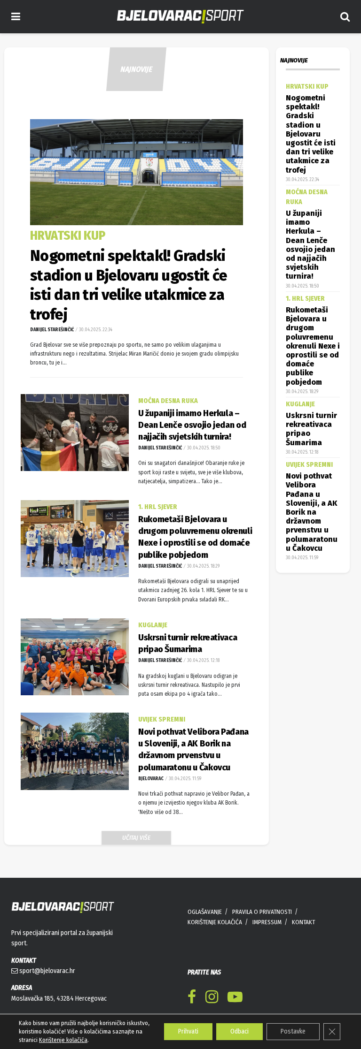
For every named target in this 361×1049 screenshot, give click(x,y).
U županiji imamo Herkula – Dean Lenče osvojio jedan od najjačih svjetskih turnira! (192, 425)
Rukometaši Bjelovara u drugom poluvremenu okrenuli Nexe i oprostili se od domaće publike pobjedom (313, 346)
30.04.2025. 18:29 (203, 566)
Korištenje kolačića (63, 1039)
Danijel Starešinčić (52, 330)
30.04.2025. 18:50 (203, 448)
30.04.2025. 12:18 (203, 660)
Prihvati (188, 1031)
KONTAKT (303, 922)
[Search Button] (345, 16)
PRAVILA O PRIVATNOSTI (262, 911)
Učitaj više (136, 837)
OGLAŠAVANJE (205, 911)
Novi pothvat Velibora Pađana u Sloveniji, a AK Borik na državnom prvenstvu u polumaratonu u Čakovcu (311, 512)
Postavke (293, 1031)
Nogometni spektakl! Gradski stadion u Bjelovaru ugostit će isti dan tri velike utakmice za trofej (311, 134)
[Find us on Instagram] (211, 998)
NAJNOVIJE (136, 69)
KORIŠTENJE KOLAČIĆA (215, 922)
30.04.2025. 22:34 (95, 330)
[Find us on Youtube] (235, 998)
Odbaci (239, 1031)
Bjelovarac (151, 779)
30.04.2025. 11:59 (184, 779)
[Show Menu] (15, 16)
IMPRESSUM (267, 922)
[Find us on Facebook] (192, 998)
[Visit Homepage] (180, 16)
